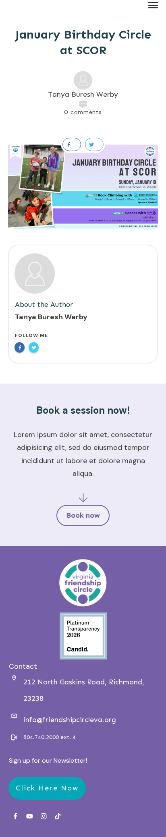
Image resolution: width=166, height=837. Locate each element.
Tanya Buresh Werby (51, 317)
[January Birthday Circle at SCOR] (83, 187)
